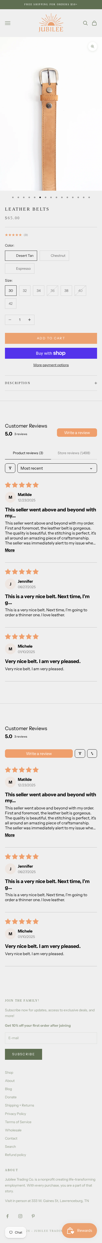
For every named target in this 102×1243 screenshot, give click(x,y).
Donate (11, 1097)
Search (10, 1146)
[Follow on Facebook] (7, 1216)
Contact (11, 1138)
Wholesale (13, 1130)
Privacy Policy (15, 1113)
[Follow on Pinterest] (33, 1216)
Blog (8, 1089)
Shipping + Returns (19, 1105)
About (10, 1080)
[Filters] (10, 468)
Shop (9, 1072)
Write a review (77, 432)
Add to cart (51, 338)
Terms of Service (18, 1122)
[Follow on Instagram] (20, 1216)
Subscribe (23, 1054)
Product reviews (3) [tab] (28, 453)
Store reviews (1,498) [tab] (74, 453)
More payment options (51, 365)
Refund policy (15, 1155)
